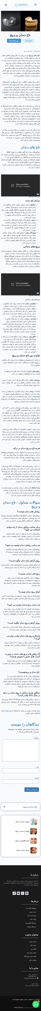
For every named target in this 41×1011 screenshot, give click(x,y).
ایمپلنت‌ (37, 396)
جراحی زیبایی (32, 912)
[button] (6, 5)
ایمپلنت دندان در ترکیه (22, 821)
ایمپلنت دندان (32, 960)
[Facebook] (26, 893)
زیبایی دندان (33, 919)
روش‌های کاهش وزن (30, 923)
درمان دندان (37, 51)
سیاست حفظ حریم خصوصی (32, 1007)
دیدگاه (36, 738)
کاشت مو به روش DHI (30, 956)
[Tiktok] (14, 893)
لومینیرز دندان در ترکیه (22, 831)
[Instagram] (22, 893)
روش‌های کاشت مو (31, 908)
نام (37, 767)
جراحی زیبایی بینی (31, 952)
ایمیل (36, 778)
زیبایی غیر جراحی (31, 915)
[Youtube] (18, 893)
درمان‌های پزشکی (31, 926)
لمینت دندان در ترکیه (22, 850)
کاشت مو (33, 949)
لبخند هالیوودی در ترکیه (22, 841)
